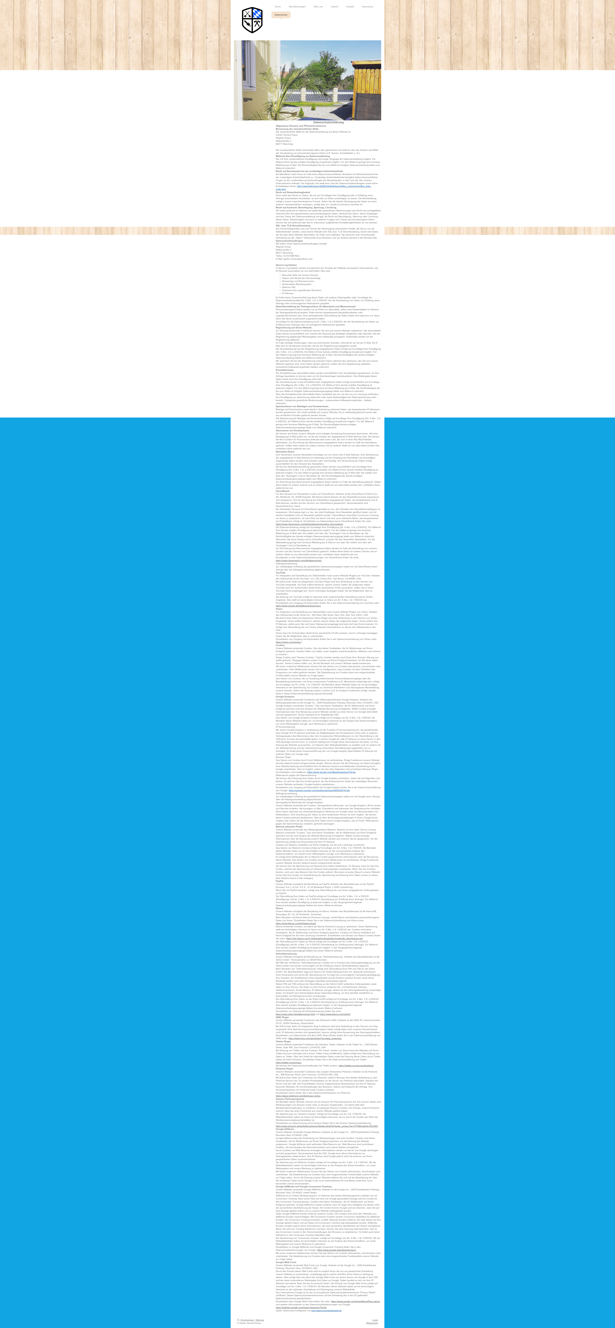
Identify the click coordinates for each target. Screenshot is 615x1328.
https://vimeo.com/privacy (288, 642)
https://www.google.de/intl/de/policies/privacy (298, 606)
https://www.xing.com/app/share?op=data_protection (315, 1038)
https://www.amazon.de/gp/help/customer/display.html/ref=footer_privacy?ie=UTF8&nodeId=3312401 (327, 1126)
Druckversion (247, 1320)
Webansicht (372, 1323)
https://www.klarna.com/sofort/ (335, 1014)
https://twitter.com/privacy (288, 1062)
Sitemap (260, 1320)
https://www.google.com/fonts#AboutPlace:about (355, 1301)
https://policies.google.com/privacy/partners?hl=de (301, 1307)
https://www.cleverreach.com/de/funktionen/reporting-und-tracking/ (309, 524)
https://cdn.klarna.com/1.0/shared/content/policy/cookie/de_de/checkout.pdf (324, 938)
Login (375, 1320)
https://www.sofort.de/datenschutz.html (295, 1014)
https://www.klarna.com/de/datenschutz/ (296, 923)
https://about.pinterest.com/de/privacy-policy (298, 1096)
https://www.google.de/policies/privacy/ (336, 1250)
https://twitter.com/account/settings (356, 1065)
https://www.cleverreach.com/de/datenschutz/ (299, 560)
